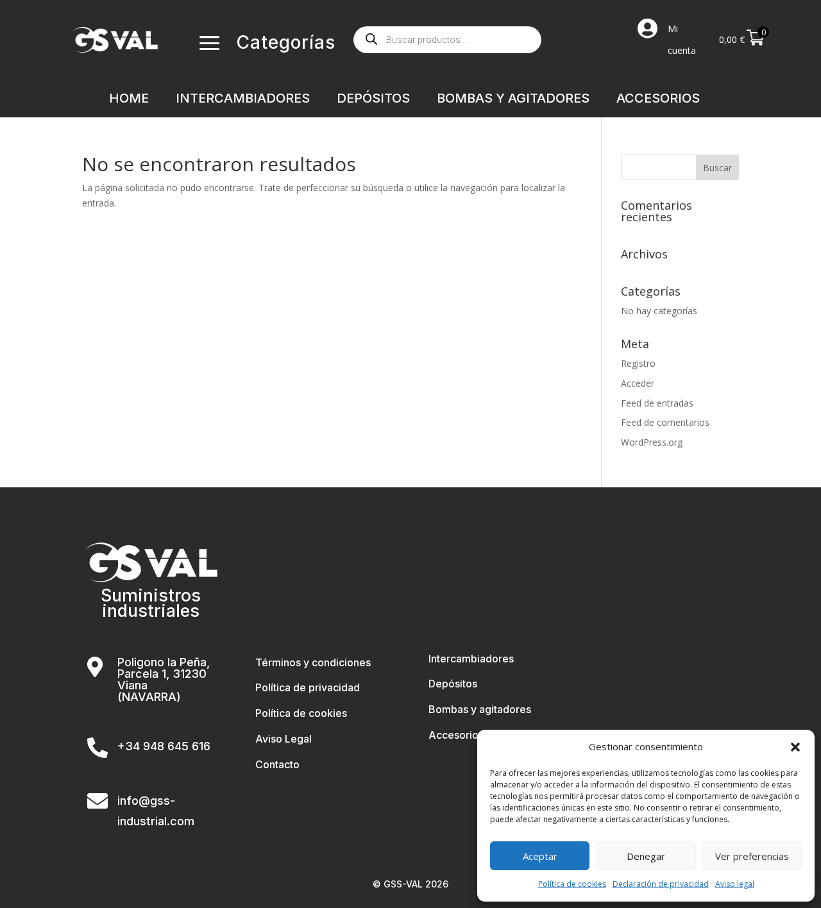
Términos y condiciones (313, 662)
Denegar (646, 856)
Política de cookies (572, 884)
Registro (638, 363)
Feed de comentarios (665, 422)
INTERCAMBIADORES (243, 100)
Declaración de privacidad (661, 884)
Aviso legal (734, 884)
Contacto (277, 764)
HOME (129, 100)
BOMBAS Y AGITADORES (513, 100)
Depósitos (452, 683)
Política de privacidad (307, 687)
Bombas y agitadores (479, 709)
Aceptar (540, 856)
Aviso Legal (283, 738)
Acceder (637, 383)
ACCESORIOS (658, 100)
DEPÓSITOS (373, 100)
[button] (795, 747)
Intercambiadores (471, 658)
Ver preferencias (752, 856)
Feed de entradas (657, 403)
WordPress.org (651, 442)
